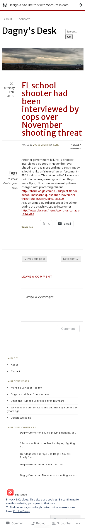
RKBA (14, 187)
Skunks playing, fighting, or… (59, 432)
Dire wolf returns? (52, 464)
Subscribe (20, 494)
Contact (24, 19)
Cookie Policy (21, 511)
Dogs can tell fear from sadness (30, 394)
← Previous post (34, 259)
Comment (68, 328)
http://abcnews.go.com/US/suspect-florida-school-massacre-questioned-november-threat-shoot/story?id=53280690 (50, 195)
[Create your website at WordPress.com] (42, 5)
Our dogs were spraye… (34, 453)
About (8, 19)
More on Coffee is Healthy (26, 387)
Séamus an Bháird (31, 443)
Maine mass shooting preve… (59, 475)
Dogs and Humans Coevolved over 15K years (37, 400)
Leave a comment (75, 146)
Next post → (71, 259)
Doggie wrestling (21, 417)
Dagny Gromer (41, 144)
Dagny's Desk (29, 31)
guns (56, 144)
